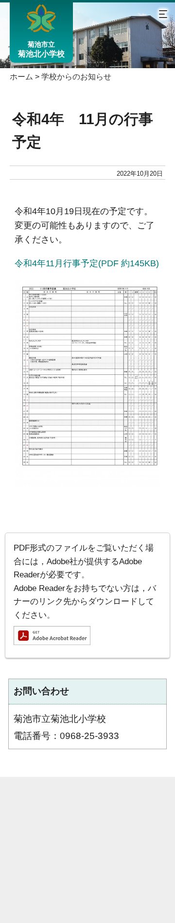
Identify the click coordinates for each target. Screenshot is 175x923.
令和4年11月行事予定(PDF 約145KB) (87, 263)
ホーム (21, 77)
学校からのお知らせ (76, 77)
